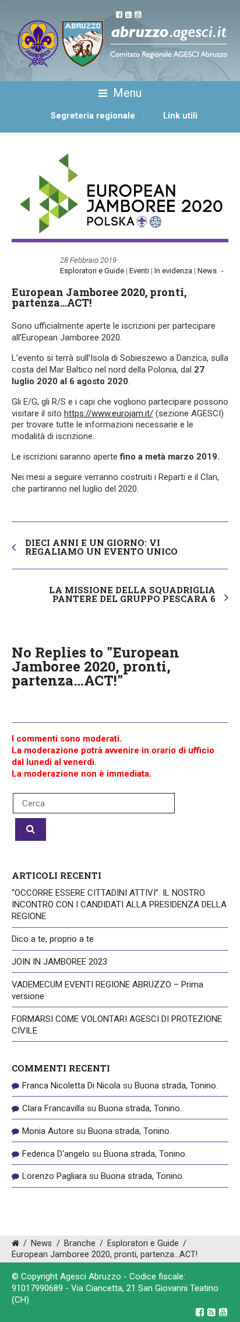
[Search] (30, 829)
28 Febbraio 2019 (88, 260)
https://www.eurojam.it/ (108, 413)
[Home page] (25, 128)
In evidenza (173, 270)
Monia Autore (48, 1131)
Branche (80, 1243)
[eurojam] (120, 194)
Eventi (139, 270)
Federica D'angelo (56, 1154)
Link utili (180, 116)
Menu (126, 93)
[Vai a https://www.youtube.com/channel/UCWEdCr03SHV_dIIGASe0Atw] (223, 1312)
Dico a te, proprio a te (53, 939)
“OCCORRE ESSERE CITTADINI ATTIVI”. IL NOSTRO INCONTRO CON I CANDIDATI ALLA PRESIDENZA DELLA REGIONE (119, 904)
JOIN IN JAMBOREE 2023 (59, 961)
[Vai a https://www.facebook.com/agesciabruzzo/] (200, 1312)
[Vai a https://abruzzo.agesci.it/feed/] (211, 1312)
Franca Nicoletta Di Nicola (71, 1085)
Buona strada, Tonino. (176, 1085)
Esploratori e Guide (92, 270)
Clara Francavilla (53, 1108)
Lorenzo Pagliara (54, 1176)
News (207, 270)
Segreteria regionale (93, 116)
